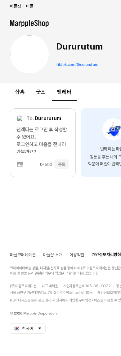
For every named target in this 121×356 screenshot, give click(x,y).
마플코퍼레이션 (23, 254)
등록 (61, 164)
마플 (30, 6)
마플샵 (15, 6)
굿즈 (41, 92)
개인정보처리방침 (106, 254)
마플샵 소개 (52, 254)
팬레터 (64, 92)
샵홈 (20, 92)
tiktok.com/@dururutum (77, 65)
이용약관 (76, 254)
